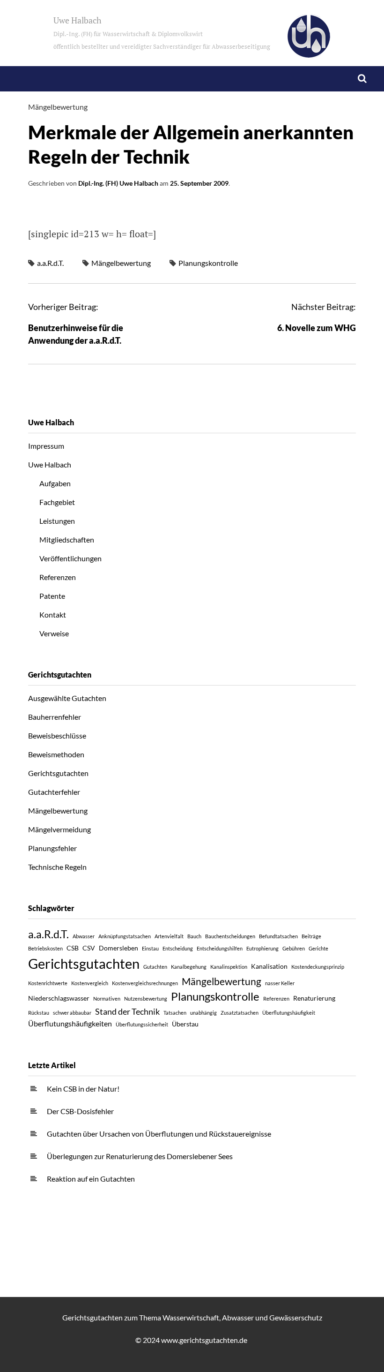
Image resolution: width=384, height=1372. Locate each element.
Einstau (150, 948)
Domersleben (118, 948)
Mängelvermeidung (59, 829)
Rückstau (38, 1013)
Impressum (46, 445)
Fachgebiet (57, 502)
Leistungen (57, 520)
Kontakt (52, 614)
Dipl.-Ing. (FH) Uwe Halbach (118, 183)
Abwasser (84, 936)
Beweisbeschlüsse (57, 735)
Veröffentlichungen (70, 558)
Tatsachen (174, 1013)
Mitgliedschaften (66, 539)
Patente (52, 595)
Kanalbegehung (189, 967)
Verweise (54, 633)
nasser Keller (280, 983)
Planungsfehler (52, 848)
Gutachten (155, 967)
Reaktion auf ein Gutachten (91, 1178)
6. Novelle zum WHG (316, 328)
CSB (72, 948)
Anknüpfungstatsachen (124, 936)
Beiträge (311, 936)
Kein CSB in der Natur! (83, 1088)
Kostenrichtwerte (47, 983)
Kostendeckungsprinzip (317, 967)
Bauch (194, 936)
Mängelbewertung (58, 106)
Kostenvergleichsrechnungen (145, 983)
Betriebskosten (45, 948)
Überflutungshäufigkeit (288, 1013)
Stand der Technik (127, 1011)
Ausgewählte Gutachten (67, 698)
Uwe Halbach (161, 33)
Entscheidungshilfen (220, 948)
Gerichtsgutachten (58, 773)
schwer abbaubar (72, 1013)
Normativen (106, 998)
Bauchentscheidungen (230, 936)
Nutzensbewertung (145, 998)
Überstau (185, 1024)
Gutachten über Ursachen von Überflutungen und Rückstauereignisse (159, 1133)
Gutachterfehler (54, 791)
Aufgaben (55, 483)
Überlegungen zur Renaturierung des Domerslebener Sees (140, 1156)
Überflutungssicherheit (142, 1024)
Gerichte (318, 948)
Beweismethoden (56, 754)
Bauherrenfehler (54, 716)
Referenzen (57, 577)
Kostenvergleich (89, 983)
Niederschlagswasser (58, 998)
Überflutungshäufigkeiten (70, 1023)
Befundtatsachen (278, 936)
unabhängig (203, 1013)
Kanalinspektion (228, 967)
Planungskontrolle (208, 262)
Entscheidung (177, 948)
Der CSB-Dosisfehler (80, 1111)
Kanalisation (269, 966)
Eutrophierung (262, 948)
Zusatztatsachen (239, 1013)
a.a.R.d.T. (50, 262)
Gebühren (293, 948)
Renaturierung (314, 998)
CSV (88, 948)
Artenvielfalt (169, 936)
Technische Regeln (57, 866)
